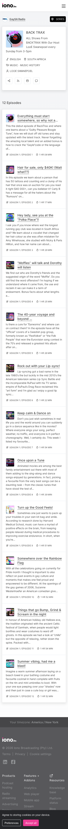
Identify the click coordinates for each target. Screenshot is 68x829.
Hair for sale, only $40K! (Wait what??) (39, 170)
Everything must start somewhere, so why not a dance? (36, 120)
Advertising (10, 804)
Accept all (30, 823)
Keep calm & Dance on (34, 413)
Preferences (11, 823)
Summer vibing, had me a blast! (36, 664)
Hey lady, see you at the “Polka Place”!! (35, 217)
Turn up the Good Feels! (35, 507)
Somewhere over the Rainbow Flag (39, 561)
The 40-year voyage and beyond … (36, 317)
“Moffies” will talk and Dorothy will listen (39, 265)
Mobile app (31, 800)
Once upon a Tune (30, 460)
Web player (31, 794)
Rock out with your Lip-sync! (38, 366)
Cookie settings (40, 754)
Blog (53, 809)
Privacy (20, 754)
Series (60, 19)
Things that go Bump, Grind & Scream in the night (39, 612)
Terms (6, 754)
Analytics (30, 788)
